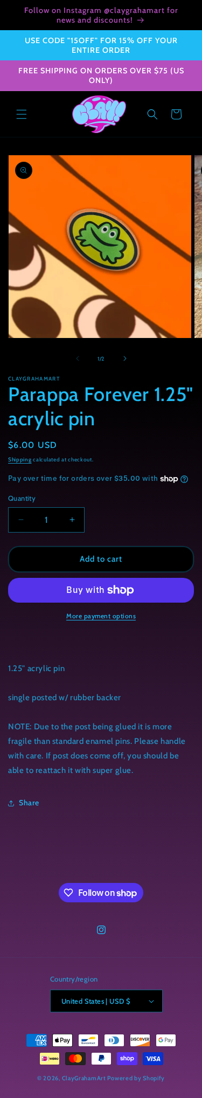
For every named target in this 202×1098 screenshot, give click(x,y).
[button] (21, 114)
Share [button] (29, 802)
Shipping (20, 459)
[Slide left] (77, 358)
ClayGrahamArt (84, 1078)
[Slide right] (125, 358)
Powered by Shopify (136, 1078)
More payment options (101, 616)
